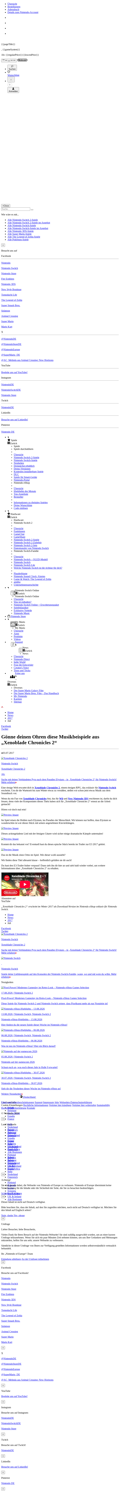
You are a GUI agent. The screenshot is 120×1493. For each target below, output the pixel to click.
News (10, 715)
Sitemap (18, 701)
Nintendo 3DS (8, 284)
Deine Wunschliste (23, 505)
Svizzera (12, 1191)
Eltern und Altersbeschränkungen (17, 1102)
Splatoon (5, 310)
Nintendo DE (8, 431)
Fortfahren (17, 1193)
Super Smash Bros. (10, 305)
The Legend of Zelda (11, 300)
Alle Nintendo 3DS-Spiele (21, 231)
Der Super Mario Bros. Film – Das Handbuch (36, 693)
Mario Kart (6, 326)
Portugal (12, 1182)
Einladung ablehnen (11, 1259)
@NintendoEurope (10, 349)
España (11, 1116)
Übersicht (12, 4)
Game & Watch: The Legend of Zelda (32, 579)
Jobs (57, 1102)
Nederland (13, 1127)
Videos (17, 639)
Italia (10, 1171)
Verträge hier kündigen (60, 1105)
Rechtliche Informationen (35, 1105)
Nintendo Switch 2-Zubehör (28, 542)
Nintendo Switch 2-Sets (25, 545)
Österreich (13, 1177)
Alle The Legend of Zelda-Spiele (24, 236)
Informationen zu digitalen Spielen (31, 502)
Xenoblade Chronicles (35, 798)
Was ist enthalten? (22, 602)
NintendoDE (7, 384)
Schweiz (12, 1157)
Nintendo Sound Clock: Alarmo (29, 576)
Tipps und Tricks (22, 670)
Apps (16, 633)
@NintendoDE (8, 339)
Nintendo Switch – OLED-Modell (31, 559)
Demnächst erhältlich (24, 466)
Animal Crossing (9, 316)
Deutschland (14, 1135)
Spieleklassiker (21, 607)
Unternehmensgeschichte (26, 584)
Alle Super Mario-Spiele (20, 234)
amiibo (17, 582)
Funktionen (19, 531)
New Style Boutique (11, 289)
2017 (10, 718)
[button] (63, 440)
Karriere (18, 699)
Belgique (12, 1110)
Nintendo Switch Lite (24, 565)
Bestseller (18, 497)
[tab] (60, 1097)
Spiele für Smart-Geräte (25, 477)
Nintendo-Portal (22, 480)
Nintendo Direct (22, 659)
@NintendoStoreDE (11, 344)
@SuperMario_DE (10, 355)
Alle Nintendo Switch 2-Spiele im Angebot (29, 222)
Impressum (48, 1102)
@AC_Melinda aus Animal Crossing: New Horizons (27, 360)
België (11, 1129)
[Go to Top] (60, 707)
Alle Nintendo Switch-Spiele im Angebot (28, 228)
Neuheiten (19, 463)
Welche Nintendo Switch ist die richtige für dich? (38, 568)
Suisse (11, 1160)
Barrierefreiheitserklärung (13, 1108)
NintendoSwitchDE (11, 390)
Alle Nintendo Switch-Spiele (22, 225)
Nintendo (5, 263)
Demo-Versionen (22, 468)
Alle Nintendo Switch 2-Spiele (23, 220)
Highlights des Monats (25, 491)
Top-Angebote (21, 494)
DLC (16, 474)
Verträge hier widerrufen (84, 1105)
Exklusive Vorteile (23, 610)
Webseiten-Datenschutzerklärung (76, 1102)
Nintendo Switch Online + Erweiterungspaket (36, 604)
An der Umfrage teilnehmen (35, 1259)
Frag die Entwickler (23, 665)
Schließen (6, 1193)
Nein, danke (7, 1215)
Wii (61, 798)
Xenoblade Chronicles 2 (47, 787)
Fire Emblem (7, 278)
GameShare (19, 537)
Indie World (19, 662)
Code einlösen (21, 508)
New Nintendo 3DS (78, 798)
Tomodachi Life (9, 294)
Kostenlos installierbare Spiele (28, 471)
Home (11, 712)
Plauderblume (20, 573)
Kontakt (31, 1108)
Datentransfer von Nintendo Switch (31, 548)
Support (38, 1102)
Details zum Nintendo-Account (23, 12)
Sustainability (103, 1105)
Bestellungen (14, 6)
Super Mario (7, 321)
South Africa (14, 1168)
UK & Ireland (14, 1196)
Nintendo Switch (9, 268)
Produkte (18, 636)
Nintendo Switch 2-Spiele (26, 457)
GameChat (19, 534)
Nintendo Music (22, 613)
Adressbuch (13, 9)
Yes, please (19, 1215)
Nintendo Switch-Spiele (25, 460)
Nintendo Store (8, 273)
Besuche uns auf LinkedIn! (14, 419)
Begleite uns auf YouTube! (14, 372)
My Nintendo (20, 696)
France (11, 1119)
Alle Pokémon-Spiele (18, 239)
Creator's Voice (21, 667)
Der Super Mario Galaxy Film (28, 690)
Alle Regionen (15, 1152)
